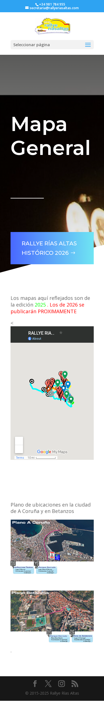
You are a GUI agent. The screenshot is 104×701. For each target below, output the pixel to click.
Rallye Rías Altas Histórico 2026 (49, 248)
